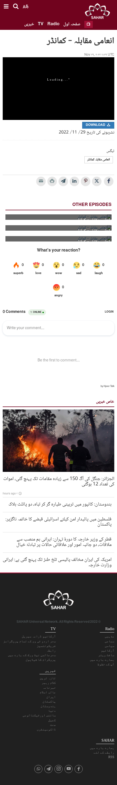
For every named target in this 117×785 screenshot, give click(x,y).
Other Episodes (92, 205)
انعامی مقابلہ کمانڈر (98, 160)
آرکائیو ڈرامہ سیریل (39, 636)
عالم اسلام (48, 692)
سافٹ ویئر (106, 655)
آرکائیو (107, 650)
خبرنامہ (49, 687)
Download (96, 125)
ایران (51, 697)
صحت (53, 725)
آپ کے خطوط (105, 664)
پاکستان (49, 701)
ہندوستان (48, 706)
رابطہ (51, 650)
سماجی (109, 641)
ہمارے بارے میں (102, 660)
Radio (53, 24)
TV (41, 24)
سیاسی (109, 646)
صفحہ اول (72, 24)
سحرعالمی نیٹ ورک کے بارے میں (32, 655)
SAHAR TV (58, 601)
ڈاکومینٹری (46, 729)
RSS (111, 757)
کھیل (52, 720)
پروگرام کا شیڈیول (41, 660)
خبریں (29, 24)
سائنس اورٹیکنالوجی (39, 715)
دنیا (52, 711)
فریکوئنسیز (46, 646)
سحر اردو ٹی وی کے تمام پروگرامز (29, 641)
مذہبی (109, 636)
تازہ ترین (48, 678)
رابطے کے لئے (104, 752)
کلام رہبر (49, 683)
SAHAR (99, 12)
